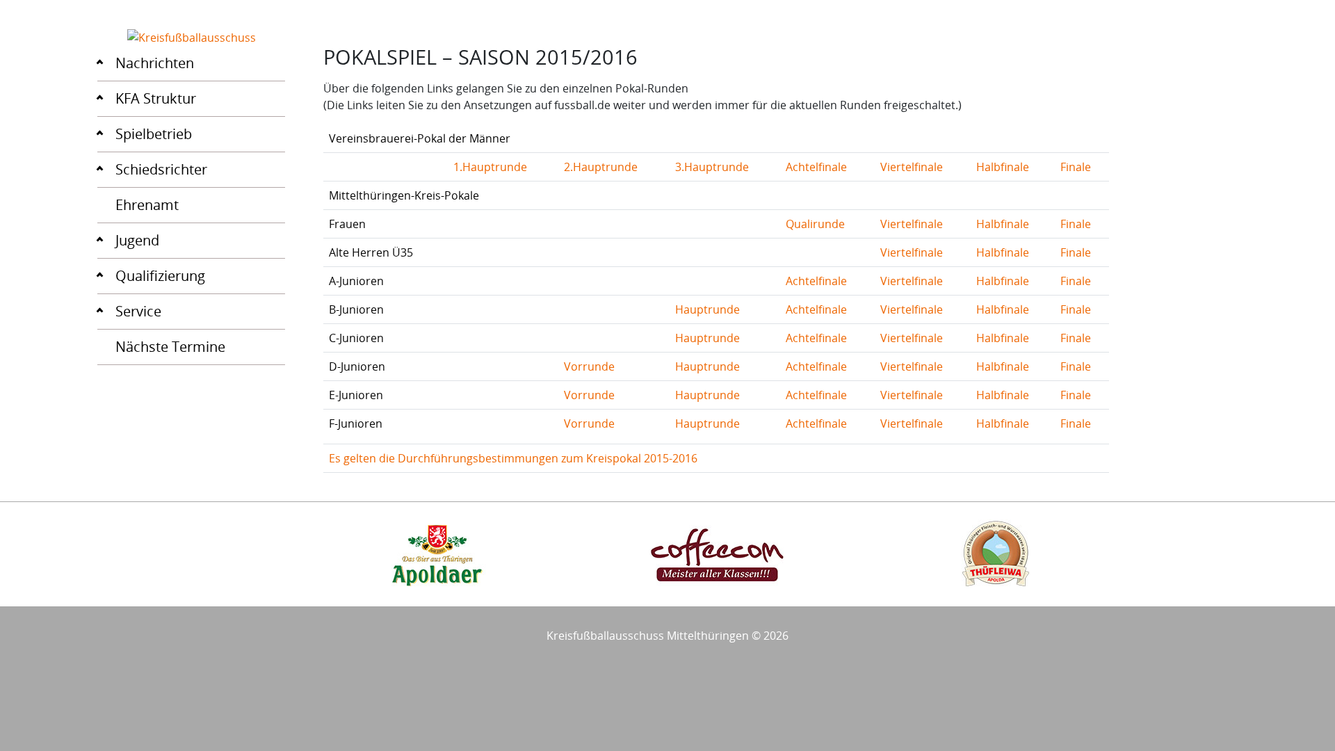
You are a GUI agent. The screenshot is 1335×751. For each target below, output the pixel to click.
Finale (1075, 167)
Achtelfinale (816, 167)
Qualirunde (815, 224)
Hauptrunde (707, 309)
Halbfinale (1002, 167)
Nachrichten (154, 63)
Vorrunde (589, 366)
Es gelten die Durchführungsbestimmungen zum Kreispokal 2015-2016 (513, 458)
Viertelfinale (911, 167)
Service (138, 311)
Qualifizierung (160, 275)
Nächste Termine (170, 346)
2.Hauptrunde (601, 167)
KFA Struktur (155, 98)
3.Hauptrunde (712, 167)
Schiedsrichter (161, 169)
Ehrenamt (147, 204)
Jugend (137, 240)
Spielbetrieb (153, 133)
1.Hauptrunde (490, 167)
